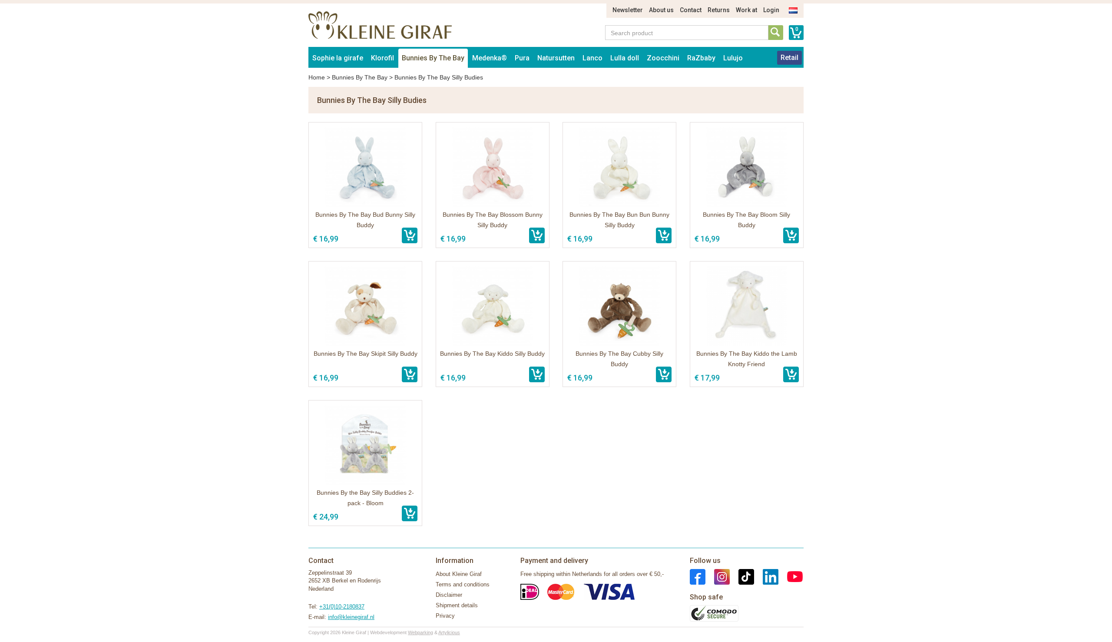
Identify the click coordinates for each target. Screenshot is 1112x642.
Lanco (592, 58)
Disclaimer (449, 595)
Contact (691, 10)
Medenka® (489, 58)
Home (316, 77)
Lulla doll (624, 58)
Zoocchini (663, 58)
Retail (789, 57)
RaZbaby (701, 58)
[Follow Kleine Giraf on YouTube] (790, 576)
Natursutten (556, 58)
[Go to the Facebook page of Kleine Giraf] (697, 576)
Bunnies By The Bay (433, 58)
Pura (522, 58)
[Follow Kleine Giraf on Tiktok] (742, 576)
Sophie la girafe (337, 58)
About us (661, 10)
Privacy (445, 615)
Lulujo (733, 58)
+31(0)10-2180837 (341, 606)
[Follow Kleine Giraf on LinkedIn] (766, 576)
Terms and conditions (463, 584)
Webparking (420, 632)
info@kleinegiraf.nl (351, 617)
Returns (719, 10)
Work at (746, 10)
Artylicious (449, 632)
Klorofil (382, 58)
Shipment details (457, 605)
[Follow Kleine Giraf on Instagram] (717, 576)
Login (771, 10)
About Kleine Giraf (459, 574)
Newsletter (627, 10)
